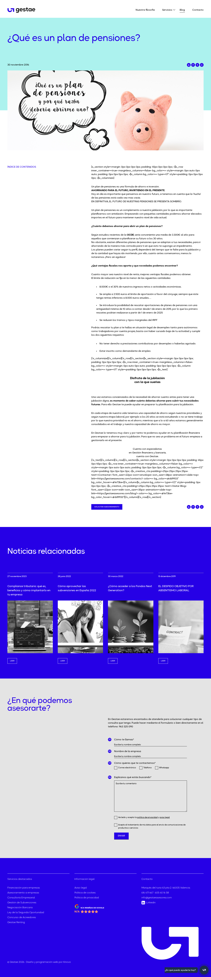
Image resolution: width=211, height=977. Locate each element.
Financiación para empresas (23, 888)
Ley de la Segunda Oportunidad (25, 912)
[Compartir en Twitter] (197, 65)
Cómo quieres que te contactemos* (135, 763)
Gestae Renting (16, 922)
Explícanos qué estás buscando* (132, 777)
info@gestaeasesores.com (156, 898)
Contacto (198, 10)
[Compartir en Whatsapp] (202, 65)
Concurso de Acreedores (21, 917)
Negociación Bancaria (20, 907)
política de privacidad (147, 817)
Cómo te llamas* (124, 739)
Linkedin (151, 902)
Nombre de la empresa (127, 751)
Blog (182, 10)
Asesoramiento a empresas (23, 893)
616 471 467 (147, 893)
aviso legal (165, 817)
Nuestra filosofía (145, 10)
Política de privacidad (86, 898)
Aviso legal (80, 888)
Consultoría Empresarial (21, 898)
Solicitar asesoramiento (106, 507)
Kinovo (67, 962)
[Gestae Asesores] (21, 10)
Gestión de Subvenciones (21, 902)
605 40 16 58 (162, 893)
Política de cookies (85, 893)
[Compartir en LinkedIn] (189, 65)
